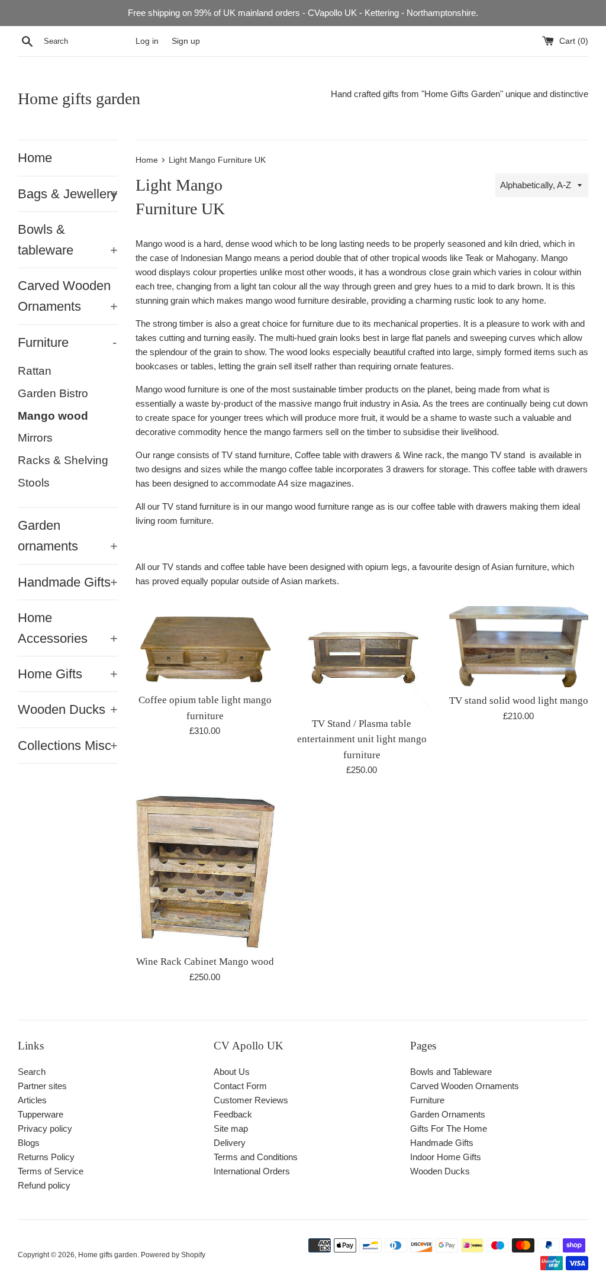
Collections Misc (68, 745)
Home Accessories (68, 628)
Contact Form (240, 1086)
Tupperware (40, 1114)
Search (32, 1072)
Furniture (67, 342)
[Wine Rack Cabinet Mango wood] (205, 871)
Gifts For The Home (448, 1128)
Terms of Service (50, 1171)
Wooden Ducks (68, 709)
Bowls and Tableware (451, 1072)
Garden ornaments (68, 535)
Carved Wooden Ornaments (68, 296)
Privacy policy (45, 1128)
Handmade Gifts (68, 582)
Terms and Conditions (256, 1157)
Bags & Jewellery (68, 193)
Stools (34, 482)
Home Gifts (68, 673)
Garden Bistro (53, 393)
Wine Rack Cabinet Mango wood (205, 961)
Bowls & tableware (68, 239)
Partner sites (42, 1086)
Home (35, 157)
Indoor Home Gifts (445, 1157)
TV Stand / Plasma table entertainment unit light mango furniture (362, 739)
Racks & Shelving (63, 460)
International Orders (252, 1171)
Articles (32, 1100)
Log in (147, 41)
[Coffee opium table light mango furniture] (205, 646)
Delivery (230, 1143)
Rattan (34, 371)
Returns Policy (46, 1157)
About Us (232, 1072)
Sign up (186, 41)
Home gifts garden (79, 98)
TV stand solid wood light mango (518, 700)
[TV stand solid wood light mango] (518, 647)
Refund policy (44, 1185)
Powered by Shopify (173, 1255)
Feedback (233, 1114)
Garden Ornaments (447, 1114)
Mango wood (53, 416)
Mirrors (35, 438)
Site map (231, 1128)
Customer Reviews (251, 1100)
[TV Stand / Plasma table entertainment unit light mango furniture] (361, 658)
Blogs (29, 1143)
